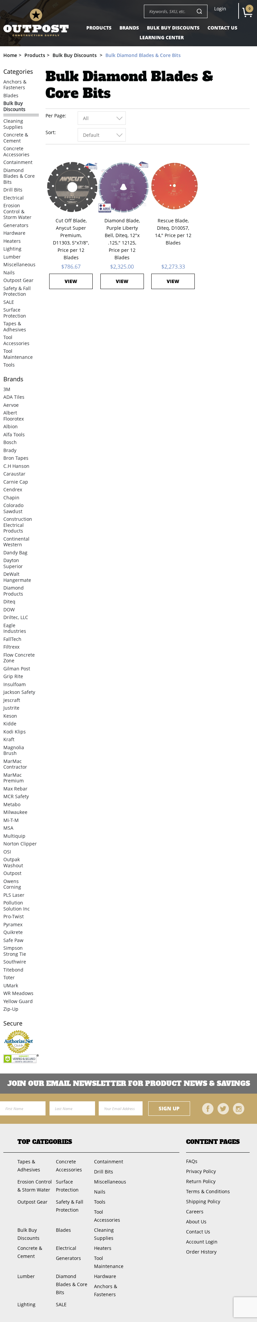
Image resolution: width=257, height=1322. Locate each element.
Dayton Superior (13, 563)
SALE (8, 302)
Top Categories (44, 1142)
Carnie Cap (15, 482)
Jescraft (11, 700)
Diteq (9, 601)
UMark (10, 985)
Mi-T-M (11, 820)
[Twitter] (223, 1108)
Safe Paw (13, 940)
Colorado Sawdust (13, 508)
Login (220, 9)
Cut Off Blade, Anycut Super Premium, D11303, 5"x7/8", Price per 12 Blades (71, 239)
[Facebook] (207, 1108)
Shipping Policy (203, 1201)
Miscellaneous (19, 264)
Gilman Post (16, 668)
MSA (8, 828)
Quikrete (13, 932)
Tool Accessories (16, 340)
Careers (194, 1211)
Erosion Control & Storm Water (17, 211)
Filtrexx (11, 647)
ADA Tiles (13, 397)
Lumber (12, 257)
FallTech (12, 639)
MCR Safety (16, 796)
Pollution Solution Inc (16, 905)
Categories (18, 71)
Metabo (11, 804)
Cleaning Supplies (13, 124)
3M (6, 389)
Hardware (14, 233)
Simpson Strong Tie (14, 951)
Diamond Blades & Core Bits (19, 176)
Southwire (14, 961)
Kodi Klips (14, 731)
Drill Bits (12, 189)
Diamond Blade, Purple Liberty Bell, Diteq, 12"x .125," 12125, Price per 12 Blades (122, 239)
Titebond (13, 970)
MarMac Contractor (15, 764)
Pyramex (12, 924)
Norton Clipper (20, 843)
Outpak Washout (13, 862)
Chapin (11, 497)
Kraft (8, 739)
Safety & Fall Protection (17, 291)
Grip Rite (13, 676)
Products (98, 27)
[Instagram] (238, 1108)
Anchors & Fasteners (14, 84)
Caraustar (14, 474)
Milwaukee (15, 812)
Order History (201, 1252)
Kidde (9, 723)
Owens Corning (12, 884)
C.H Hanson (16, 466)
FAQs (191, 1161)
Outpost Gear (18, 280)
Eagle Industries (14, 628)
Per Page (55, 115)
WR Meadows (18, 993)
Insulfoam (14, 684)
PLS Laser (13, 895)
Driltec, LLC (15, 617)
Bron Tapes (15, 458)
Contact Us (222, 27)
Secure (12, 1023)
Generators (15, 225)
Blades (10, 95)
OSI (7, 851)
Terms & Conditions (208, 1191)
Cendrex (12, 489)
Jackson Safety (19, 692)
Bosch (10, 442)
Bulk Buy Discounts (173, 27)
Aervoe (11, 405)
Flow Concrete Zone (19, 658)
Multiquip (14, 836)
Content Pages (213, 1142)
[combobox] (102, 118)
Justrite (11, 708)
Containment (17, 162)
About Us (196, 1221)
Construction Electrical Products (17, 525)
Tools (9, 365)
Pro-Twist (13, 916)
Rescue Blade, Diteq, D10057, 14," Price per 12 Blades (173, 231)
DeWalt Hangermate (17, 577)
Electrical (13, 198)
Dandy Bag (15, 552)
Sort (50, 132)
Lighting (12, 248)
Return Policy (201, 1181)
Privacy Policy (201, 1171)
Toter (9, 977)
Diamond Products (13, 591)
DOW (9, 609)
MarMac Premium (13, 778)
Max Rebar (15, 788)
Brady (9, 450)
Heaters (12, 241)
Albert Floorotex (13, 415)
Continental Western (16, 542)
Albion (10, 426)
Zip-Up (10, 1009)
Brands (129, 27)
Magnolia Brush (13, 750)
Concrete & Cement (15, 137)
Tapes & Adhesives (14, 326)
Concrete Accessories (16, 151)
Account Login (202, 1241)
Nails (9, 272)
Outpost (12, 873)
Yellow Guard (18, 1001)
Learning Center (162, 37)
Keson (10, 716)
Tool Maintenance (18, 354)
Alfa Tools (14, 434)
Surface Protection (14, 313)
